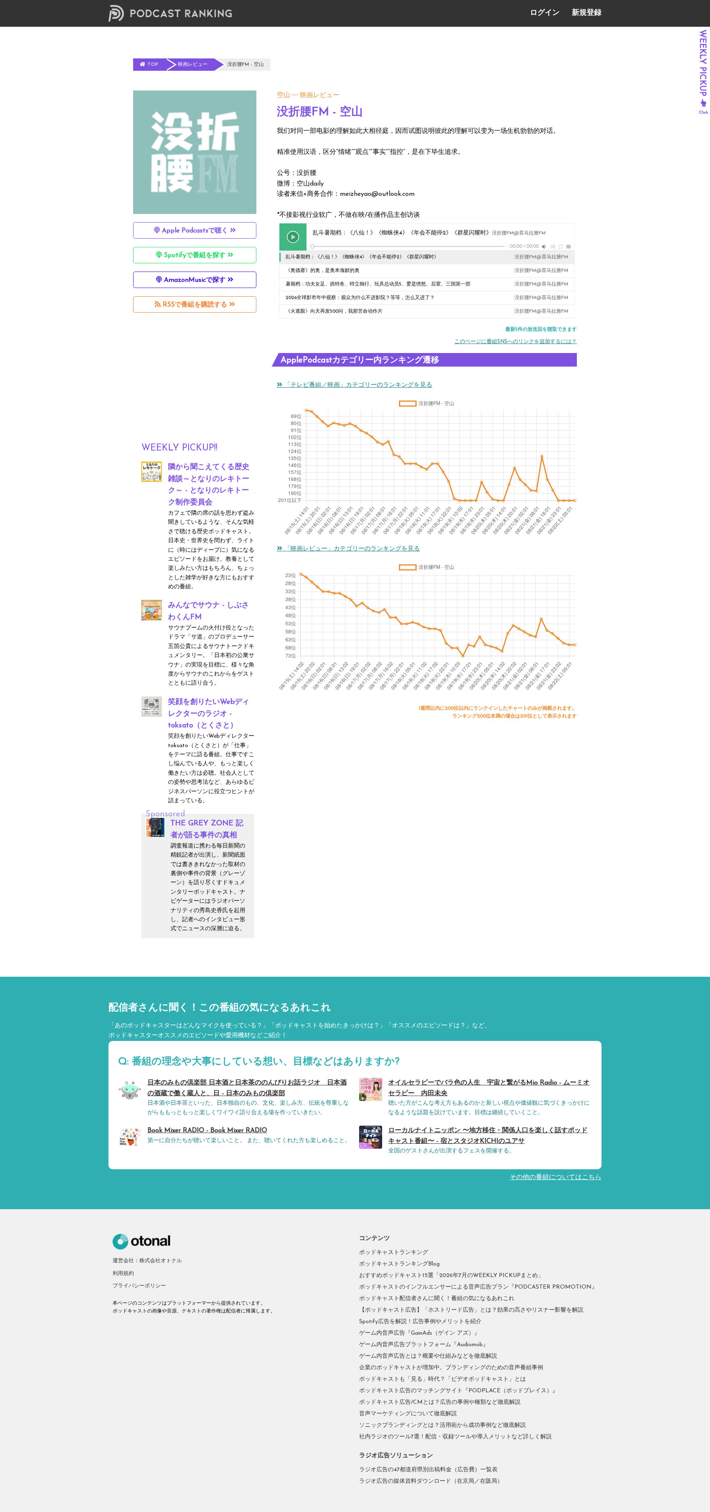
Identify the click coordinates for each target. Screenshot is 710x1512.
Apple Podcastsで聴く (195, 231)
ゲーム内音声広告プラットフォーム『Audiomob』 (424, 1345)
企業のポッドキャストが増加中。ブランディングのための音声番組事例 (451, 1368)
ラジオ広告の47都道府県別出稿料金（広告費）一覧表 (428, 1470)
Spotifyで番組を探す (195, 255)
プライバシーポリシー (139, 1286)
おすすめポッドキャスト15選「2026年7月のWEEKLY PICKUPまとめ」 (451, 1276)
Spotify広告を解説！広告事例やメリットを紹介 (420, 1322)
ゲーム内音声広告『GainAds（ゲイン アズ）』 (419, 1333)
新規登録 (587, 13)
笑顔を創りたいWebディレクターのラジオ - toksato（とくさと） (208, 714)
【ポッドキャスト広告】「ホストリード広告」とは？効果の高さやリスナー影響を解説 (471, 1310)
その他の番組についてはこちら (555, 1177)
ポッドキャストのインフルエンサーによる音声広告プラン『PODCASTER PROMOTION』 (478, 1287)
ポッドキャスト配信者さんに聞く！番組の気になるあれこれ (436, 1299)
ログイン (545, 13)
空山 (283, 95)
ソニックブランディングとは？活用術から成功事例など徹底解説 (442, 1425)
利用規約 (123, 1273)
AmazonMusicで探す (195, 280)
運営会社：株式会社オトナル (147, 1260)
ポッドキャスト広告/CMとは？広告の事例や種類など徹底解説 (440, 1402)
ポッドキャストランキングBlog (399, 1264)
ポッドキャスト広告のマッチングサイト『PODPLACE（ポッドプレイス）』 (458, 1391)
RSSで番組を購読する (195, 305)
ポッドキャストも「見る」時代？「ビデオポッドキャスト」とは (442, 1379)
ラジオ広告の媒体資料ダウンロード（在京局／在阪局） (431, 1481)
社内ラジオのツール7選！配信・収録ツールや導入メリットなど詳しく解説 (455, 1437)
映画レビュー (319, 95)
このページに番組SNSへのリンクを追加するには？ (515, 341)
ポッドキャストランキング (393, 1253)
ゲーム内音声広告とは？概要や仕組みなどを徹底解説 (428, 1356)
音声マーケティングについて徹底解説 (408, 1414)
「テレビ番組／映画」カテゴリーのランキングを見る (357, 385)
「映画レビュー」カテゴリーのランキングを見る (351, 549)
